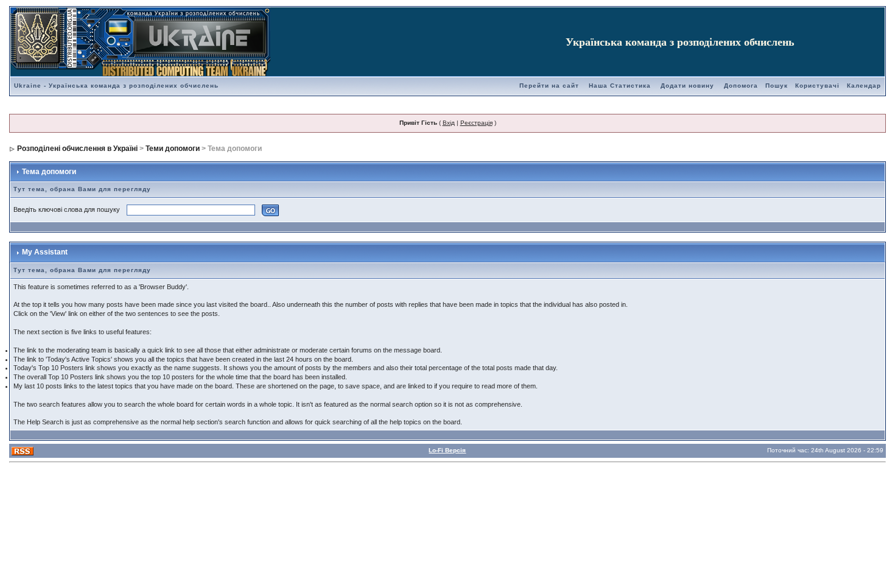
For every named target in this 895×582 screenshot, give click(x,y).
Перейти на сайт (549, 85)
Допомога (741, 85)
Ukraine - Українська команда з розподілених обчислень (116, 85)
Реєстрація (476, 122)
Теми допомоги (173, 148)
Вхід (449, 122)
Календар (864, 85)
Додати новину (687, 85)
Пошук (776, 85)
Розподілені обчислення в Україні (77, 148)
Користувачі (817, 85)
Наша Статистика (620, 85)
